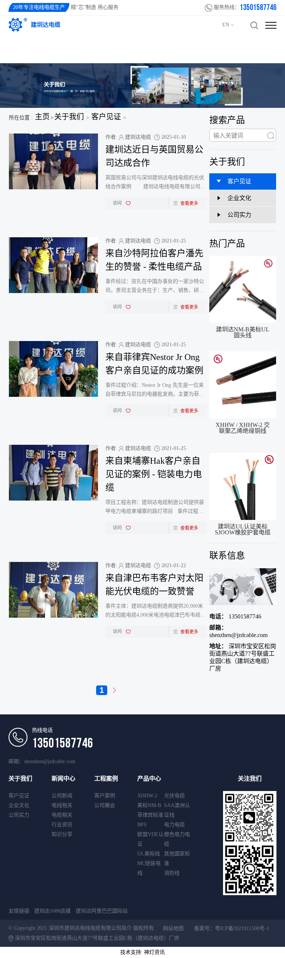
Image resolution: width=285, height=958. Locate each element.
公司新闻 (62, 795)
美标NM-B (149, 805)
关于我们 (69, 117)
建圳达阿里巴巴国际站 (102, 911)
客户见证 (106, 117)
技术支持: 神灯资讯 (142, 952)
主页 (42, 117)
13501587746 (235, 616)
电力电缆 (174, 824)
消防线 (172, 873)
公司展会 (104, 805)
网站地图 (173, 928)
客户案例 (104, 795)
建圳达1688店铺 (52, 911)
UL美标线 (148, 853)
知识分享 (62, 834)
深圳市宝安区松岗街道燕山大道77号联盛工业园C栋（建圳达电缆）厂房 (242, 657)
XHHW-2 (147, 795)
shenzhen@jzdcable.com (238, 631)
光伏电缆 (174, 795)
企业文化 (19, 805)
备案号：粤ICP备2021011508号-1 (231, 928)
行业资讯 (62, 824)
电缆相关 (62, 815)
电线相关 (62, 805)
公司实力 (19, 815)
